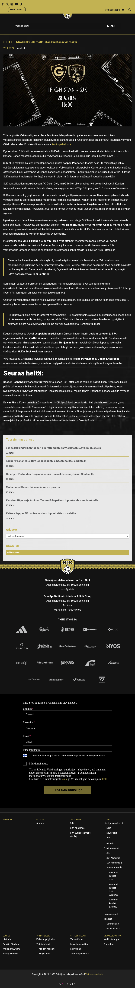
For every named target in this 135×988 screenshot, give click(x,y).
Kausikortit (112, 833)
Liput (109, 828)
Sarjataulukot (113, 924)
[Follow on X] (6, 2)
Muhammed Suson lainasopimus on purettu (33, 487)
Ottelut (109, 819)
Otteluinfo (109, 843)
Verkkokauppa (112, 10)
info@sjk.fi (68, 589)
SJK (72, 823)
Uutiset (41, 819)
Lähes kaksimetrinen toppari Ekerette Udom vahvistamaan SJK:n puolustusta (53, 448)
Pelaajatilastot (114, 928)
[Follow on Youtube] (15, 2)
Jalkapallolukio (10, 953)
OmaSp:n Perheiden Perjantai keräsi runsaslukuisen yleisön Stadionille (50, 474)
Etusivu (7, 819)
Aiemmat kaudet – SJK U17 (113, 903)
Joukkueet (76, 819)
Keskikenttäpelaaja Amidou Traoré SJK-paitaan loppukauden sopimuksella (52, 500)
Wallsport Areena (11, 949)
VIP (108, 837)
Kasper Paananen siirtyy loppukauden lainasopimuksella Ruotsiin (46, 461)
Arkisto (40, 823)
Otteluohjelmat (111, 848)
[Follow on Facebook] (1, 2)
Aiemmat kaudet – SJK (113, 876)
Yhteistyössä (43, 944)
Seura (6, 935)
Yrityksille (43, 935)
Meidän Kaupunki (47, 949)
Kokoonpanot (111, 914)
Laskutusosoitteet (79, 944)
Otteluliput (17, 9)
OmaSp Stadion (11, 944)
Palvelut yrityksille (45, 939)
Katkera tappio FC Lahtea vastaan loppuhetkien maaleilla (41, 513)
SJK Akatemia (77, 828)
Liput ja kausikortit (113, 823)
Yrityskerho (44, 953)
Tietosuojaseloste (79, 953)
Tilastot (108, 918)
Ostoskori (109, 944)
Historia (7, 939)
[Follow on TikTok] (19, 2)
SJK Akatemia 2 (114, 863)
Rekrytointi (75, 949)
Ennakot (20, 48)
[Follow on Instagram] (10, 2)
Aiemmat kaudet (115, 867)
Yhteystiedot (78, 935)
